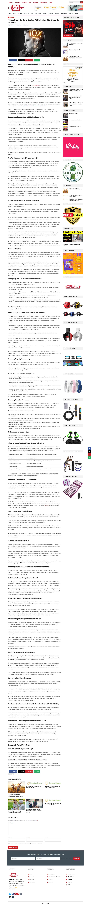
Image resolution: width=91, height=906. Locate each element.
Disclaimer (35, 2)
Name (9, 837)
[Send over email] (89, 457)
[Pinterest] (15, 894)
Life (32, 13)
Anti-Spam (17, 2)
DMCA (30, 2)
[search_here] (81, 2)
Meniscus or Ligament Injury (75, 49)
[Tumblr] (13, 897)
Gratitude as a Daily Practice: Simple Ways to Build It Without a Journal (34, 811)
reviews (47, 505)
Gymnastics (64, 13)
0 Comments (26, 25)
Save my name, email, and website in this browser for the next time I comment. (26, 843)
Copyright (24, 2)
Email (27, 837)
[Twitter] (10, 894)
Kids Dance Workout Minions (75, 126)
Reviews (20, 13)
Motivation (26, 13)
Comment (10, 823)
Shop (14, 13)
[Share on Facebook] (89, 448)
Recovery (71, 13)
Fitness (57, 13)
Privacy (11, 2)
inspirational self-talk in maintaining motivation (34, 106)
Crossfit (45, 13)
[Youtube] (18, 894)
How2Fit (47, 903)
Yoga (76, 13)
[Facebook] (13, 894)
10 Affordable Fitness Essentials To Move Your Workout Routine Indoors (76, 104)
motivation (36, 85)
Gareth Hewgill (11, 25)
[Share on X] (89, 451)
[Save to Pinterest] (89, 454)
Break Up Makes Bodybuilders (75, 120)
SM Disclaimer (44, 2)
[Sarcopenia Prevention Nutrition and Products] (73, 236)
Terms (50, 2)
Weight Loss (38, 13)
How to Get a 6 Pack (73, 113)
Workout (51, 13)
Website (46, 837)
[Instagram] (10, 897)
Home (9, 13)
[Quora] (21, 894)
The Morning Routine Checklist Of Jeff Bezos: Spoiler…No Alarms (75, 97)
